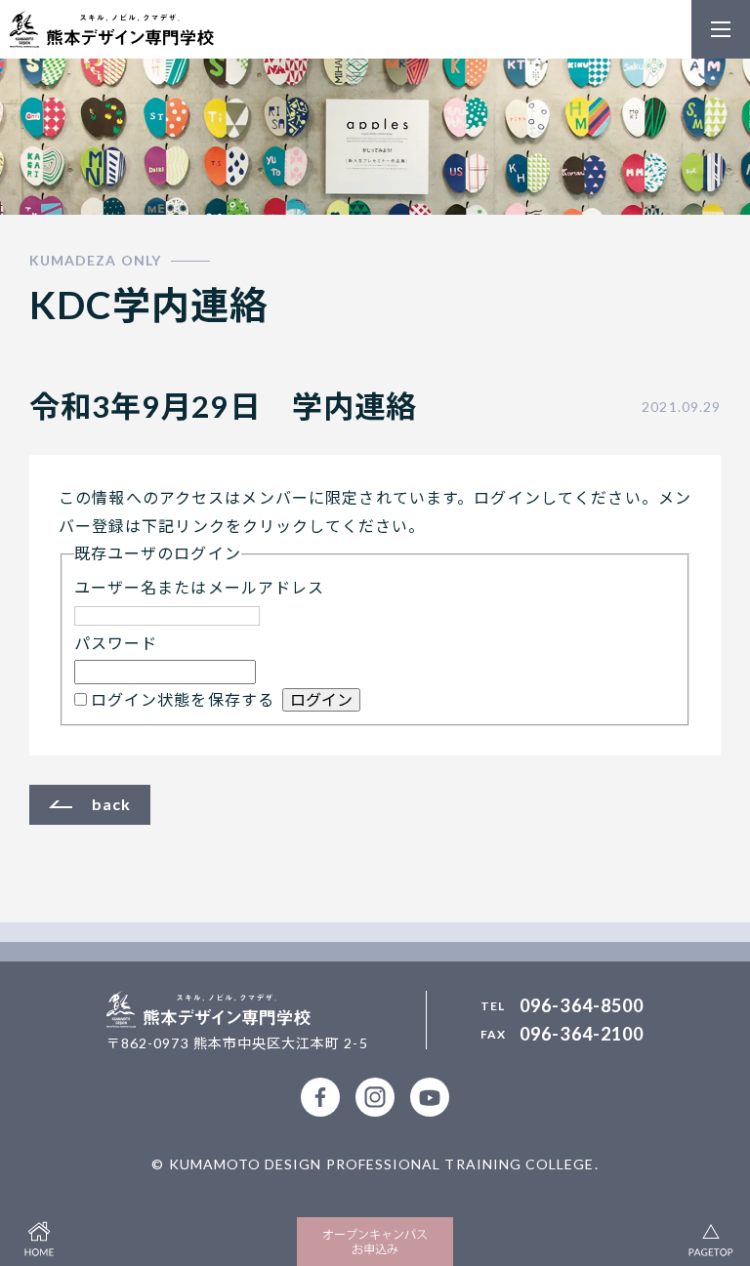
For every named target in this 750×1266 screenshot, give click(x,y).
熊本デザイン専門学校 (112, 29)
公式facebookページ (320, 1097)
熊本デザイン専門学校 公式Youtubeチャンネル (429, 1097)
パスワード (115, 642)
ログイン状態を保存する (182, 699)
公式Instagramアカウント (375, 1097)
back (111, 804)
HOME (39, 1236)
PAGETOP (711, 1236)
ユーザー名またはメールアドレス (199, 587)
